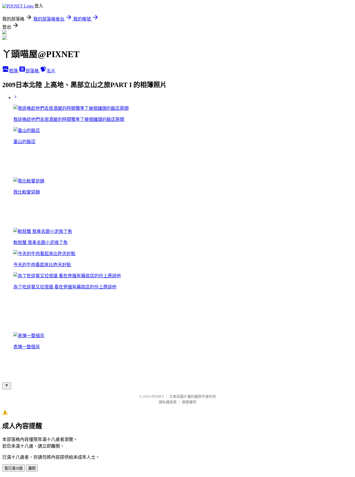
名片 (51, 70)
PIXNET (157, 396)
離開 (32, 468)
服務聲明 (189, 402)
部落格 (33, 70)
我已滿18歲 (13, 468)
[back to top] (6, 385)
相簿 (14, 70)
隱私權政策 (168, 402)
